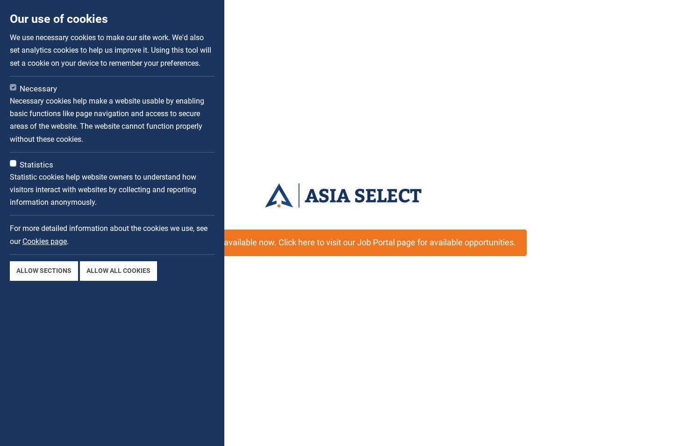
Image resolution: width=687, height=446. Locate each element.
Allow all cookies (118, 270)
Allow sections (44, 270)
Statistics (36, 164)
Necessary (38, 88)
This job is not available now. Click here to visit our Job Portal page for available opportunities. (343, 242)
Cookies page (44, 241)
